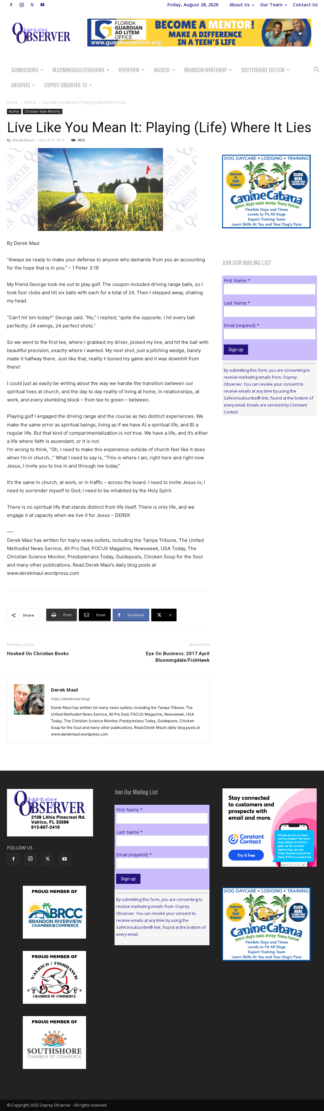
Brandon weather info (269, 479)
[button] (316, 70)
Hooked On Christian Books (38, 653)
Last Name (237, 303)
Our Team (271, 5)
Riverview (129, 70)
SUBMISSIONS (24, 70)
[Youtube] (42, 4)
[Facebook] (11, 4)
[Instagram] (21, 4)
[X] (32, 4)
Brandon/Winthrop (205, 70)
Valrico (162, 70)
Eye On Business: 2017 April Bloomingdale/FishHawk (177, 657)
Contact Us (305, 5)
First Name (237, 280)
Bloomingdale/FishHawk (78, 70)
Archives (20, 85)
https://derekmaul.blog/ (70, 699)
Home (12, 102)
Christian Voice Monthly (42, 111)
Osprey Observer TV (65, 85)
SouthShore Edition (262, 70)
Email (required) (241, 325)
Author (30, 102)
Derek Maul (23, 140)
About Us (239, 5)
